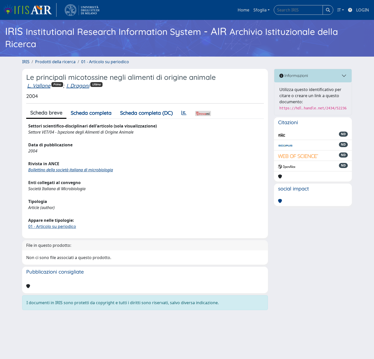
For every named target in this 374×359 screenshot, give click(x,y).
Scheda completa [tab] (91, 113)
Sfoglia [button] (260, 10)
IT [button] (339, 10)
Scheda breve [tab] (46, 112)
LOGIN (362, 10)
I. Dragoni (77, 85)
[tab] (184, 113)
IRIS (26, 62)
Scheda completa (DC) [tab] (146, 113)
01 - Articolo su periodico (105, 62)
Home (243, 10)
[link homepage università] (82, 10)
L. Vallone (38, 85)
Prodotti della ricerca (55, 62)
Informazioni (295, 75)
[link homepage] (29, 10)
